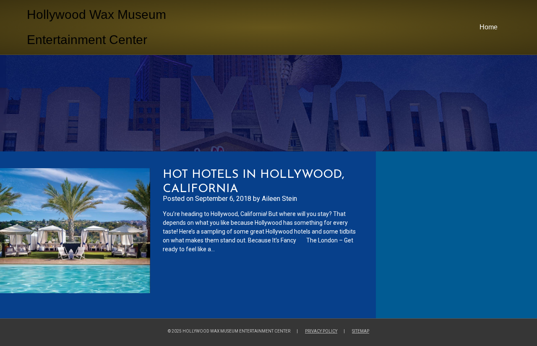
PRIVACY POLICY (321, 331)
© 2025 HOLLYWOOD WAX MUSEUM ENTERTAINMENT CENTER (229, 331)
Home (489, 27)
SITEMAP (360, 331)
